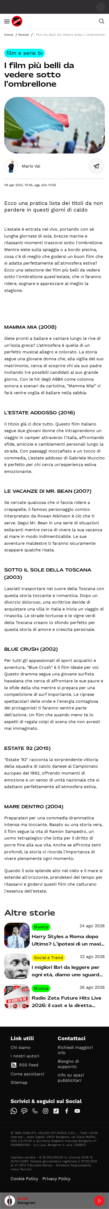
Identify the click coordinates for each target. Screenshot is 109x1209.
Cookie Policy (24, 1178)
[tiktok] (56, 1111)
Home (8, 35)
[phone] (35, 1111)
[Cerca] (101, 21)
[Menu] (7, 21)
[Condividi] (96, 166)
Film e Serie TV (24, 53)
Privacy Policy (56, 1178)
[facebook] (66, 1111)
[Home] (17, 21)
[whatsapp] (14, 1111)
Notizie (23, 35)
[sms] (24, 1111)
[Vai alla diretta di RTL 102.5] (99, 1200)
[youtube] (77, 1111)
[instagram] (45, 1111)
